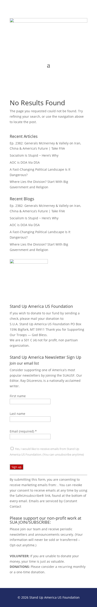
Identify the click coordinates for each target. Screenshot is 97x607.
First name (18, 396)
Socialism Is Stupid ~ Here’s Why (34, 155)
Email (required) (23, 431)
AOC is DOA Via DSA (25, 162)
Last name (17, 413)
